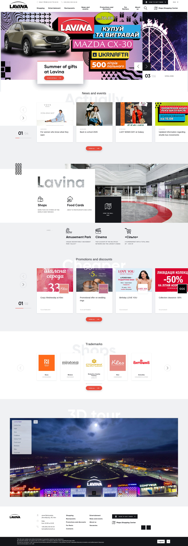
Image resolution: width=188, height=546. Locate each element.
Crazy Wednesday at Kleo (51, 298)
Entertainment (54, 8)
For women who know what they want (54, 133)
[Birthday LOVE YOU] (134, 280)
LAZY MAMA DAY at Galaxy (131, 132)
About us (137, 8)
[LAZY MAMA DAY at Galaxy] (134, 114)
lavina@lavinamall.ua (48, 529)
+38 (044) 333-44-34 (70, 2)
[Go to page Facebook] (143, 527)
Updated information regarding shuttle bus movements (172, 133)
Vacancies (93, 525)
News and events (85, 8)
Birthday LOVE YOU (128, 298)
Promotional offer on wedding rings (92, 299)
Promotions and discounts (106, 8)
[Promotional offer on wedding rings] (94, 280)
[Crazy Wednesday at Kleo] (55, 280)
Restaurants (69, 8)
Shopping (40, 8)
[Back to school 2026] (94, 114)
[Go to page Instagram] (148, 527)
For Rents (69, 525)
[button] (145, 8)
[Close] (168, 541)
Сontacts (69, 529)
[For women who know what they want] (55, 114)
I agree (161, 541)
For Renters (125, 8)
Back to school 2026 (89, 132)
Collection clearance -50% (170, 298)
